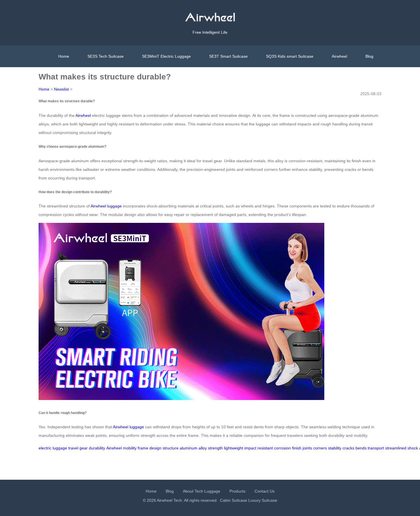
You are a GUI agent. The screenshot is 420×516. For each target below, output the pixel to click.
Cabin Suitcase (233, 500)
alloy (203, 448)
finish (296, 448)
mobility (130, 448)
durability (97, 448)
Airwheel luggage (106, 206)
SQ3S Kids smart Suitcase (289, 56)
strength (215, 448)
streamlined (395, 448)
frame (143, 448)
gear (83, 448)
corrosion (282, 448)
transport (376, 448)
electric (45, 448)
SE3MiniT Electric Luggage (166, 56)
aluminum (188, 448)
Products (237, 491)
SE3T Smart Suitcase (228, 56)
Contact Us (265, 491)
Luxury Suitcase (262, 500)
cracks (348, 448)
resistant (265, 448)
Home (63, 56)
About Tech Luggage (201, 491)
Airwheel (339, 56)
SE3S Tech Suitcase (105, 56)
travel (73, 448)
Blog (369, 56)
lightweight (233, 448)
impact (250, 448)
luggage (60, 448)
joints (307, 448)
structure (171, 448)
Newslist (61, 89)
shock (412, 448)
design (155, 448)
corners (320, 448)
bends (361, 448)
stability (334, 448)
